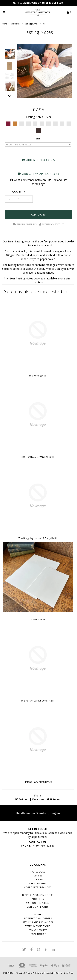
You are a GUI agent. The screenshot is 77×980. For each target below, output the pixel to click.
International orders (38, 918)
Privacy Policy (38, 930)
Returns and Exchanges (38, 922)
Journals (38, 879)
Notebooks (37, 871)
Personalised (37, 883)
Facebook (37, 799)
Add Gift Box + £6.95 (40, 160)
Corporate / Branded (37, 887)
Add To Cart (38, 214)
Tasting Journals (31, 23)
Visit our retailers (37, 902)
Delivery (38, 914)
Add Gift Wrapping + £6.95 (40, 174)
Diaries (37, 875)
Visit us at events (37, 906)
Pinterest (54, 799)
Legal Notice (38, 934)
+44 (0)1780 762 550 (43, 845)
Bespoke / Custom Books (37, 895)
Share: (37, 795)
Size (38, 138)
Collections (15, 23)
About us (38, 899)
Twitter (22, 799)
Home (4, 23)
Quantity (18, 191)
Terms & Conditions (37, 926)
